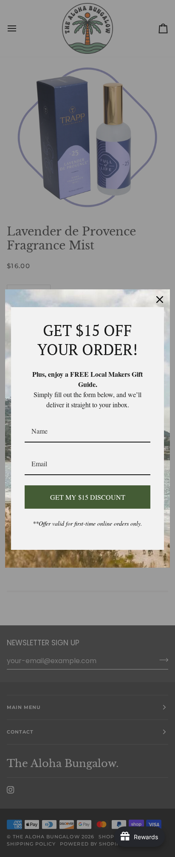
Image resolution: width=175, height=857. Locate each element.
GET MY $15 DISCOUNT (87, 497)
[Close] (160, 299)
